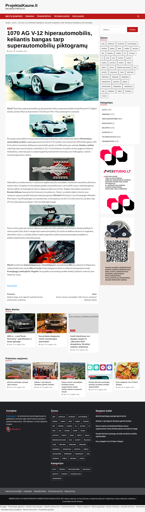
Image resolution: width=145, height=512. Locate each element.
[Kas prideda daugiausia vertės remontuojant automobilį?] (52, 323)
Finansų (110, 53)
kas (113, 58)
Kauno (104, 62)
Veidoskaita (140, 506)
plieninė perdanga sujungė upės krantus (111, 416)
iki (125, 53)
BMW (119, 48)
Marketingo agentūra (16, 506)
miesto (104, 67)
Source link (12, 285)
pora (122, 72)
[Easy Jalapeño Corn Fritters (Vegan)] (127, 370)
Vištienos (128, 91)
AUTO (9, 28)
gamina (118, 53)
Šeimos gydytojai (98, 506)
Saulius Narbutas (112, 506)
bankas (104, 48)
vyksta (104, 96)
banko (112, 48)
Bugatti (34, 271)
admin (11, 51)
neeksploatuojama (123, 67)
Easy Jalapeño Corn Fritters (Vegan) (109, 441)
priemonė (115, 77)
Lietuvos (113, 62)
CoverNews (66, 501)
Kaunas (120, 58)
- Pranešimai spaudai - (46, 509)
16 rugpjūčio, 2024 (51, 344)
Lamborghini (24, 271)
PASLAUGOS (78, 16)
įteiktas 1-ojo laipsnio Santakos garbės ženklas (113, 421)
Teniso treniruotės (30, 509)
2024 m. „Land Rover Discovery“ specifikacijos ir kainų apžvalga (19, 339)
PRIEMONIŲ (105, 77)
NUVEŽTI (104, 72)
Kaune (129, 58)
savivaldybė (106, 86)
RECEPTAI (106, 128)
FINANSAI (29, 16)
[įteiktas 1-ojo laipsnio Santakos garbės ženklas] (45, 370)
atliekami (121, 44)
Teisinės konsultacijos (34, 506)
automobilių (132, 44)
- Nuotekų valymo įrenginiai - (11, 509)
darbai (126, 48)
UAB (103, 91)
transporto (128, 86)
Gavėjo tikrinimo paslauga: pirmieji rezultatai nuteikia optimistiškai (99, 384)
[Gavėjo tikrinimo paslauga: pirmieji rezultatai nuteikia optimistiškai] (99, 370)
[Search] (138, 16)
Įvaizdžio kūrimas (127, 506)
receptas (116, 81)
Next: (76, 297)
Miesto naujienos (83, 506)
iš (102, 58)
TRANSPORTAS (44, 16)
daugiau (135, 48)
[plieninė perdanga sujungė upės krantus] (18, 370)
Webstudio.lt (11, 416)
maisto (121, 62)
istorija (132, 53)
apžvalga (111, 44)
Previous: (25, 297)
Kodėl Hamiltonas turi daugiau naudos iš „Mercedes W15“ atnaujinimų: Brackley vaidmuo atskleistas (80, 341)
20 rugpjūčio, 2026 (47, 387)
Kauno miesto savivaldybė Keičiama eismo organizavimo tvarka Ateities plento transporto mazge (72, 387)
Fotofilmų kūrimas (68, 506)
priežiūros (125, 77)
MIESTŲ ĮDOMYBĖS (14, 16)
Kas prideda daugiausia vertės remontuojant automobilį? (49, 339)
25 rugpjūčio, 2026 (20, 387)
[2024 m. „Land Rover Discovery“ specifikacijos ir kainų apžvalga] (20, 323)
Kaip (107, 58)
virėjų (119, 91)
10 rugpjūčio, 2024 (21, 51)
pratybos (130, 72)
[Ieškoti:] (114, 29)
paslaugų (113, 72)
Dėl (103, 53)
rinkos (125, 81)
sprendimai (117, 86)
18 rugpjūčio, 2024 (20, 344)
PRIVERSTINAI (106, 81)
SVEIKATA (106, 132)
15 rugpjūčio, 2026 (74, 394)
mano (129, 62)
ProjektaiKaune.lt (21, 5)
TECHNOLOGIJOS (62, 16)
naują (112, 67)
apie (103, 44)
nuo (135, 67)
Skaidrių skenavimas (52, 506)
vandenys (111, 91)
